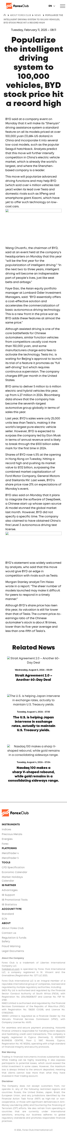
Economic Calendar (14, 872)
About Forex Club (13, 928)
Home (5, 15)
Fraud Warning (11, 946)
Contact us (9, 933)
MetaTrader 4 (10, 853)
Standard (8, 914)
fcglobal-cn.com (10, 969)
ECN (4, 919)
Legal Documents (13, 951)
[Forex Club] (33, 6)
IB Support (8, 895)
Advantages (10, 890)
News (37, 15)
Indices (6, 829)
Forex (5, 844)
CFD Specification (13, 867)
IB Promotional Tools (15, 900)
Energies (7, 839)
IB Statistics (9, 905)
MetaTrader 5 (10, 858)
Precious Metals (12, 834)
